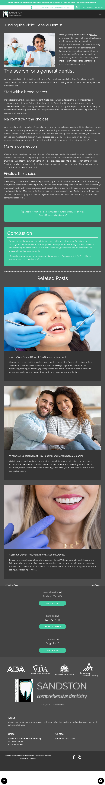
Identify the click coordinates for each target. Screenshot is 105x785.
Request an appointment (21, 256)
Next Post (95, 585)
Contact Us (52, 650)
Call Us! (93, 7)
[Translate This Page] (101, 781)
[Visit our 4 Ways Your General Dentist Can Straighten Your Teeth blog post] (52, 319)
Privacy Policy (24, 758)
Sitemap (33, 758)
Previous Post (12, 585)
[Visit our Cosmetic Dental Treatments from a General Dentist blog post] (52, 517)
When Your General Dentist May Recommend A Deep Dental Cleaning (46, 456)
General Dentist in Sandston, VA (53, 215)
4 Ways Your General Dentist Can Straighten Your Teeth (38, 357)
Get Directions (53, 603)
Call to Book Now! (53, 627)
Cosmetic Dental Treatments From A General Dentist (37, 554)
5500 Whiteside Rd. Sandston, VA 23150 (53, 8)
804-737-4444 (79, 256)
